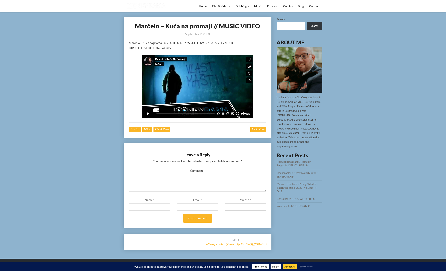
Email (197, 200)
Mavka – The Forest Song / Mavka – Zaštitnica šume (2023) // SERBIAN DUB (297, 187)
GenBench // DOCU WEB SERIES (296, 198)
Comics (288, 6)
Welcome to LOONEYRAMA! (293, 206)
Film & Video (220, 6)
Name (149, 200)
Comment (197, 170)
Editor (147, 129)
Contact (314, 6)
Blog (301, 6)
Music (258, 6)
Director (135, 129)
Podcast (272, 6)
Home (203, 6)
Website (245, 200)
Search (281, 19)
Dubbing (241, 6)
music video (258, 129)
